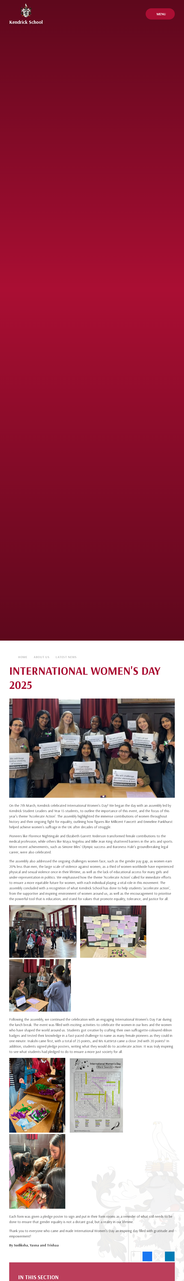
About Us (42, 657)
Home (22, 657)
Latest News (66, 657)
